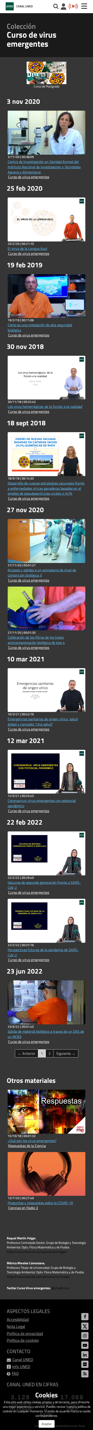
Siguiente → (65, 1053)
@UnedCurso (60, 1288)
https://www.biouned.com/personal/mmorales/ (38, 1276)
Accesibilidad (18, 1319)
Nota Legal (16, 1326)
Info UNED (21, 1367)
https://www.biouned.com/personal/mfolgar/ (37, 1251)
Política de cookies (23, 1340)
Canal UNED (22, 1360)
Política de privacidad (25, 1333)
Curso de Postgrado (46, 86)
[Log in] (63, 7)
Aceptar (47, 1423)
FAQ (15, 1373)
